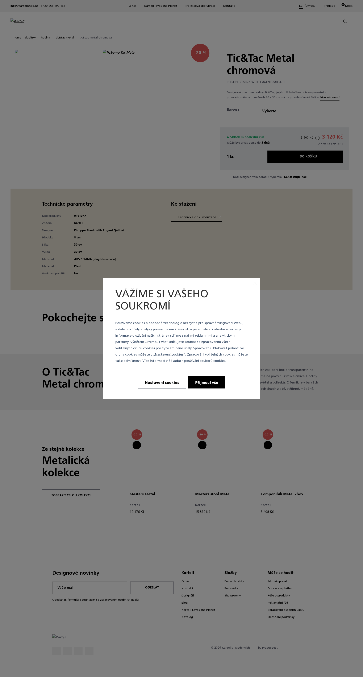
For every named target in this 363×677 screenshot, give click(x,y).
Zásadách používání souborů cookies (196, 360)
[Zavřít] (255, 283)
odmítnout (132, 360)
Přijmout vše (156, 342)
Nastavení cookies (169, 354)
